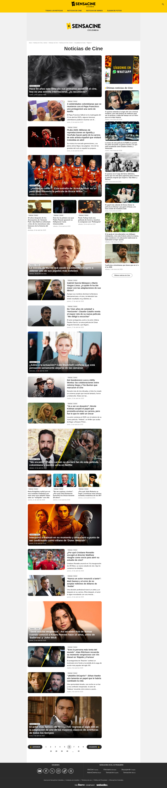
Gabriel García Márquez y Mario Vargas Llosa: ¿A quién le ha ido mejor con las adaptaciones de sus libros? (84, 287)
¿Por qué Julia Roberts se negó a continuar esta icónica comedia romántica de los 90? (89, 493)
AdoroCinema (92, 772)
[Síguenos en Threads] (71, 771)
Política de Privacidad (100, 780)
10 (51, 751)
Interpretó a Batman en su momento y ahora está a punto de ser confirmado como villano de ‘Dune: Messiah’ (64, 539)
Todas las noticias (54, 10)
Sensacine (110, 772)
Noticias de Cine (53, 42)
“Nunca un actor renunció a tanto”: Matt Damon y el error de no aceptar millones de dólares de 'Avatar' (84, 582)
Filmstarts (107, 769)
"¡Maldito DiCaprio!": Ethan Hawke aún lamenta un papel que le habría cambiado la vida (84, 678)
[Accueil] (83, 4)
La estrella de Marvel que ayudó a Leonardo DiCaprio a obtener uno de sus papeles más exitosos (61, 269)
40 (67, 751)
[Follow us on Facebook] (46, 771)
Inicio (30, 42)
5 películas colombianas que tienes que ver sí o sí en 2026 (122, 266)
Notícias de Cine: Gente (66, 42)
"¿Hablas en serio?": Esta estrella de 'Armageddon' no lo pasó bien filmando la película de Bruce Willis (62, 190)
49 (78, 751)
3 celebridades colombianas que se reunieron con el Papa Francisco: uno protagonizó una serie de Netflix (84, 108)
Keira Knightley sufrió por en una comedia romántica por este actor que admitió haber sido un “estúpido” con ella (39, 494)
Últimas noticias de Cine (122, 275)
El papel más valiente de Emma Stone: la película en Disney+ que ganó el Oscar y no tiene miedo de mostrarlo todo (120, 207)
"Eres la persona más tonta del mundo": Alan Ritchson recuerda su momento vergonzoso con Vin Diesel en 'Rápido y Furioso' (83, 653)
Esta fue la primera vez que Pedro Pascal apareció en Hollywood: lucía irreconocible (63, 221)
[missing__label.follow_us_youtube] (40, 771)
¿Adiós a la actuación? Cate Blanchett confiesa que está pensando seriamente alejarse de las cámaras (62, 366)
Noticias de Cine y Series (40, 42)
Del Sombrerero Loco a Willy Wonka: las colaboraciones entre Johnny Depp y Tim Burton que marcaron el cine (83, 384)
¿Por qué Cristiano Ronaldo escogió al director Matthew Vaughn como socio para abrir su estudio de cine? (83, 556)
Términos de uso (86, 780)
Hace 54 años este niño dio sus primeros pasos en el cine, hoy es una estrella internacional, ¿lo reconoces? (63, 90)
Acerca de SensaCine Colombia (54, 780)
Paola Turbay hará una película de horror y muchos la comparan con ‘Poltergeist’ (89, 220)
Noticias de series (94, 10)
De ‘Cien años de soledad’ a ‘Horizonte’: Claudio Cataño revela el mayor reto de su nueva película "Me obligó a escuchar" (83, 313)
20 (56, 751)
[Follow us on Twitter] (52, 771)
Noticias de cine (74, 10)
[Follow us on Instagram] (59, 771)
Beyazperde (126, 769)
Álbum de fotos (114, 10)
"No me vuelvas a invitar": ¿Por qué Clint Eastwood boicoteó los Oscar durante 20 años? (63, 494)
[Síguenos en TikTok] (65, 771)
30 (62, 751)
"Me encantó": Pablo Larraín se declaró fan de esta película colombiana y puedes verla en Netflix (63, 463)
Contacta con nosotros (72, 780)
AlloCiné (90, 769)
